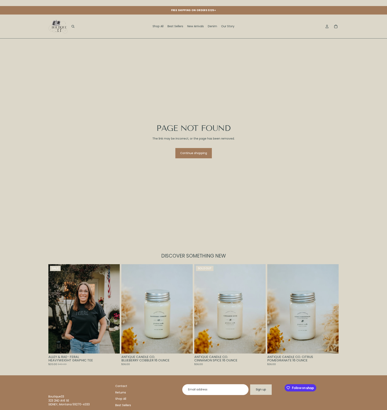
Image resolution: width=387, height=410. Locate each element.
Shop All (120, 399)
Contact (121, 386)
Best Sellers (123, 405)
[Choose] (113, 347)
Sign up (261, 389)
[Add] (186, 347)
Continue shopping (193, 153)
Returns (120, 392)
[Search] (73, 26)
